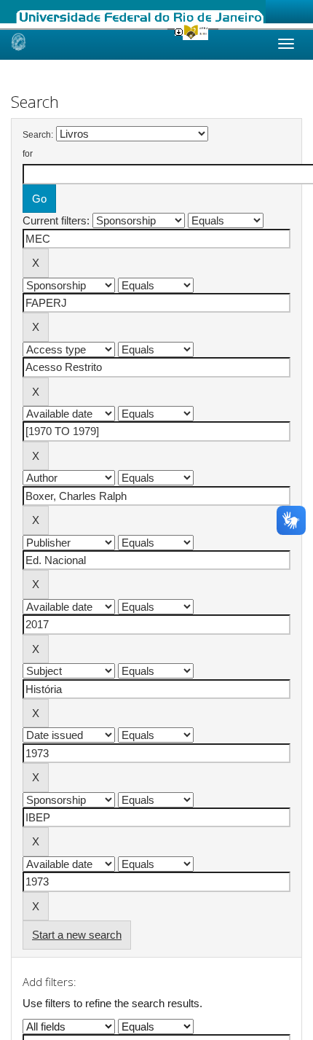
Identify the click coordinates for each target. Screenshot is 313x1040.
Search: (38, 135)
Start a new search (77, 934)
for (28, 154)
